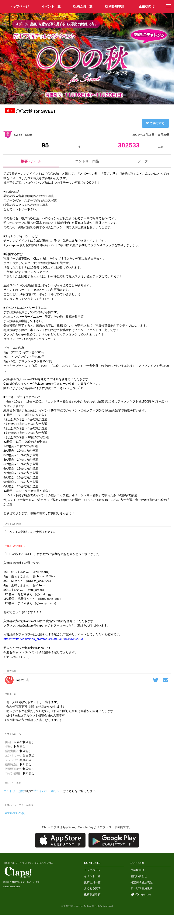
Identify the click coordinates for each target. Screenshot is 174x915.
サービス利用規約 (141, 888)
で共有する (157, 123)
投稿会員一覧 (83, 6)
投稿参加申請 (114, 6)
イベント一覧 (51, 6)
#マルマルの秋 (15, 813)
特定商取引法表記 (141, 882)
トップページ (92, 870)
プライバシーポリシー (48, 791)
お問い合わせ (138, 876)
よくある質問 (92, 888)
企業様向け (147, 6)
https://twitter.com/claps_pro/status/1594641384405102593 (43, 639)
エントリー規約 (13, 791)
